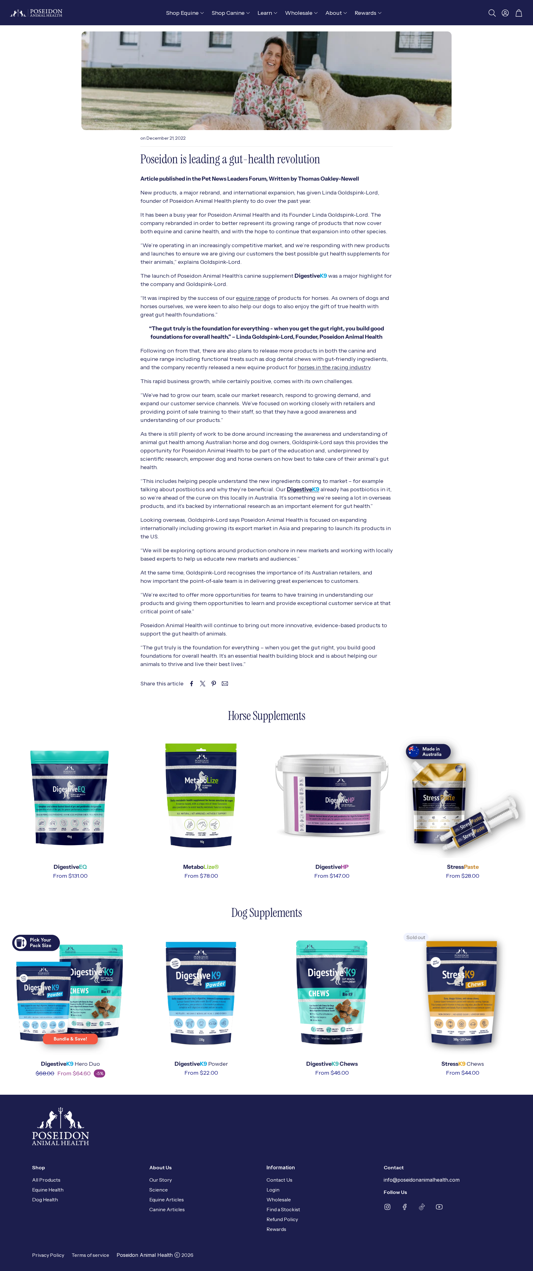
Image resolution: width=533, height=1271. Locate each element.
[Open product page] (70, 795)
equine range (253, 298)
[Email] (225, 683)
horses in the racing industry (334, 367)
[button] (491, 13)
